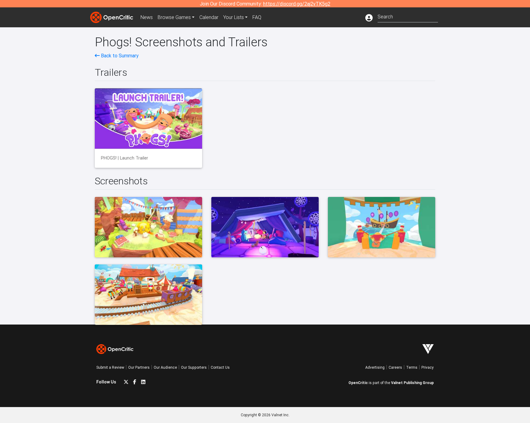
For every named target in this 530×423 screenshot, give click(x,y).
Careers (395, 367)
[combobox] (408, 16)
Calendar (208, 17)
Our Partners (139, 367)
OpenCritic (358, 382)
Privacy (427, 367)
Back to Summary (119, 55)
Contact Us (220, 367)
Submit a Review (110, 367)
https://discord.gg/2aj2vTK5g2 (296, 4)
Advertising (375, 367)
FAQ (256, 17)
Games (174, 17)
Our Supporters (194, 367)
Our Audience (165, 367)
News (146, 17)
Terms (411, 367)
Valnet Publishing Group (412, 382)
